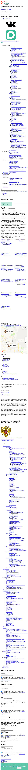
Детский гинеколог (15, 100)
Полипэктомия (14, 129)
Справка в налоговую (14, 182)
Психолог (13, 82)
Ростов (2, 762)
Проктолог (13, 85)
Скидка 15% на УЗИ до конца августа (15, 629)
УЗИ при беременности (16, 464)
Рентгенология (9, 613)
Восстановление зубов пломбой (16, 169)
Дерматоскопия (15, 65)
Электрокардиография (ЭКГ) (18, 62)
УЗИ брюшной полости (16, 458)
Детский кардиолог (15, 103)
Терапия (8, 615)
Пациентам (5, 651)
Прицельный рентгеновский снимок (17, 171)
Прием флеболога (15, 94)
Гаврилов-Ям (4, 761)
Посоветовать (4, 325)
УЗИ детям (13, 116)
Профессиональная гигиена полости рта (18, 167)
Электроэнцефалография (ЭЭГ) (18, 53)
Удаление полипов (13, 157)
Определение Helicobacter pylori (16, 158)
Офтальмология (9, 605)
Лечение (11, 120)
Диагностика (12, 46)
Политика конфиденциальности (10, 379)
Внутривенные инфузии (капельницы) (17, 138)
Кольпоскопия (14, 51)
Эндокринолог (14, 92)
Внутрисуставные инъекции (18, 497)
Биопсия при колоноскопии (15, 156)
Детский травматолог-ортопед (18, 113)
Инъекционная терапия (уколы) (18, 136)
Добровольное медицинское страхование (15, 662)
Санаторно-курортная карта (17, 141)
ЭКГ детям (13, 118)
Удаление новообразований (17, 132)
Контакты (5, 187)
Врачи (10, 67)
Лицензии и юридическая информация (18, 184)
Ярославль (3, 760)
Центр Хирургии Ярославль (9, 172)
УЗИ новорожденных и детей (18, 460)
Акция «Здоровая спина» (12, 637)
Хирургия (8, 624)
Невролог (13, 76)
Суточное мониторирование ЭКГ (19, 64)
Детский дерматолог (16, 102)
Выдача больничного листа (17, 144)
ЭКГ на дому (12, 556)
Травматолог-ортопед (16, 88)
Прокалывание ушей (16, 121)
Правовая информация (14, 185)
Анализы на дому (13, 553)
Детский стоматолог (13, 162)
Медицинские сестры (11, 601)
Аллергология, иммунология (12, 592)
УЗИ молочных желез (16, 462)
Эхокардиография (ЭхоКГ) (17, 59)
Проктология (9, 608)
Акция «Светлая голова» (12, 635)
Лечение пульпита (13, 164)
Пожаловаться (17, 325)
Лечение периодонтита (14, 166)
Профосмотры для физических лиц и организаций (18, 148)
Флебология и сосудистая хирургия (14, 618)
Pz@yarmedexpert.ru (5, 394)
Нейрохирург (14, 77)
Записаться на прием (14, 41)
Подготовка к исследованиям (15, 178)
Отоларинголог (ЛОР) (16, 80)
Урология (8, 620)
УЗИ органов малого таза (17, 459)
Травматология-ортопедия (12, 617)
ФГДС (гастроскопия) (14, 152)
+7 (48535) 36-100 (6, 18)
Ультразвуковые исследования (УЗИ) (21, 270)
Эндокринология (10, 621)
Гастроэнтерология (10, 593)
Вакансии (8, 663)
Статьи (10, 180)
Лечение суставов (15, 498)
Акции (4, 175)
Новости (11, 179)
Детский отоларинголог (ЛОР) (18, 107)
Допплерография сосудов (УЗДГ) (19, 463)
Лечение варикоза (15, 96)
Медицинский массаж (16, 123)
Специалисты (6, 173)
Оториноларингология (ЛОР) (13, 604)
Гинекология (9, 594)
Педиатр (13, 98)
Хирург (13, 91)
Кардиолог (13, 73)
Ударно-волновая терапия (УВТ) (18, 128)
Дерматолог (14, 72)
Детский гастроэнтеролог (17, 109)
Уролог (13, 89)
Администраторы (10, 625)
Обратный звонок (5, 41)
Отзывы (5, 364)
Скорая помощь (12, 150)
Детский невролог (15, 105)
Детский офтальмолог (16, 108)
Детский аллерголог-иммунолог (18, 99)
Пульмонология (9, 610)
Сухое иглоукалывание (16, 130)
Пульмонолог (14, 83)
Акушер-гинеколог (15, 69)
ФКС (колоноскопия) (13, 153)
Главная (5, 193)
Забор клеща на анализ (16, 135)
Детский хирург (15, 114)
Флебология (11, 93)
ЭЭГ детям (13, 119)
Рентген (13, 50)
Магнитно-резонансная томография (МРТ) (16, 48)
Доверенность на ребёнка (12, 661)
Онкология (8, 603)
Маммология (9, 599)
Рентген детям (14, 112)
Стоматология (6, 577)
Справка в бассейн (15, 142)
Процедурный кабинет (14, 134)
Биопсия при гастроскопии (15, 155)
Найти (15, 191)
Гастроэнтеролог (15, 71)
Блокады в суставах (16, 496)
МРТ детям (14, 104)
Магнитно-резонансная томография (14, 598)
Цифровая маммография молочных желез (17, 55)
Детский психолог (15, 110)
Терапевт (13, 87)
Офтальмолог (14, 81)
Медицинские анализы (14, 66)
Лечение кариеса (13, 163)
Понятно (19, 768)
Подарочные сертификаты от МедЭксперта (16, 641)
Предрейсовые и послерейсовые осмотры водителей (18, 146)
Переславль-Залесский (6, 759)
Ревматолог (14, 86)
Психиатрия (9, 609)
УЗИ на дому (12, 554)
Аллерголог (14, 70)
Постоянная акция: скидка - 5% (13, 636)
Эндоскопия (6, 569)
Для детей (11, 97)
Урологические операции (17, 124)
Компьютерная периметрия (17, 490)
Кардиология (9, 597)
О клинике (5, 363)
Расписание (6, 174)
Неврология (9, 602)
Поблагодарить (10, 325)
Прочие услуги (12, 140)
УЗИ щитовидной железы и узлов (19, 465)
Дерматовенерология (11, 596)
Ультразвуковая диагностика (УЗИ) (14, 619)
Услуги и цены (6, 194)
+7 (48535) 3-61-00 (5, 392)
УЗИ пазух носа (15, 467)
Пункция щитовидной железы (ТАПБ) (21, 283)
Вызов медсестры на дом (14, 555)
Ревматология (9, 612)
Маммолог (13, 75)
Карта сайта (6, 366)
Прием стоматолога (13, 161)
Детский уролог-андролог (17, 115)
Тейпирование (14, 131)
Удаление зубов (12, 168)
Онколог (13, 78)
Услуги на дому (9, 551)
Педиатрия (8, 607)
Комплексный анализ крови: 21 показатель (16, 647)
